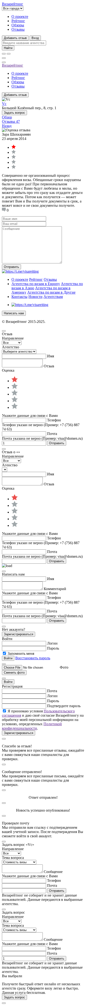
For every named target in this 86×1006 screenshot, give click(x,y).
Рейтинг (18, 21)
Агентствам (53, 297)
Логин (52, 643)
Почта (52, 434)
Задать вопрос (14, 112)
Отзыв (49, 366)
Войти (8, 682)
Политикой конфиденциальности (32, 726)
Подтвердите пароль (64, 706)
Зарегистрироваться (18, 634)
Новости (35, 297)
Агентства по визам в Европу (35, 284)
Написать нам (14, 313)
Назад (6, 126)
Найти (8, 48)
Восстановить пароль (32, 658)
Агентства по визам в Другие (51, 292)
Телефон (54, 420)
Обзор (7, 117)
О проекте (19, 17)
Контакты (19, 297)
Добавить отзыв (15, 38)
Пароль (53, 648)
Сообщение (53, 872)
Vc (4, 104)
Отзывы (18, 29)
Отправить (11, 267)
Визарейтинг (12, 65)
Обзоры (17, 25)
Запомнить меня (21, 653)
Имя (50, 356)
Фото (64, 667)
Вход (35, 38)
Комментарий (55, 589)
